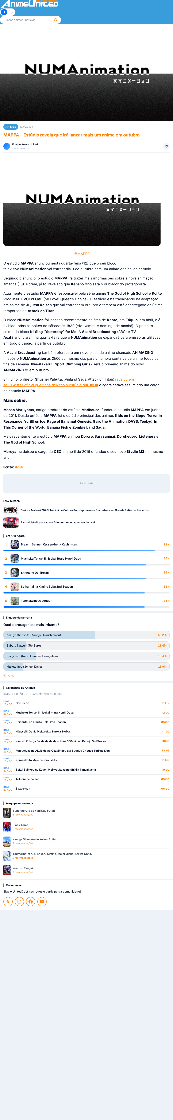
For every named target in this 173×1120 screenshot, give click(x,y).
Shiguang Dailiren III (35, 572)
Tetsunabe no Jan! (28, 779)
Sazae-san (23, 788)
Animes (10, 126)
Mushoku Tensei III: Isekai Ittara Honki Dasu (51, 558)
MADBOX (90, 385)
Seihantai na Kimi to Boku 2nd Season (47, 586)
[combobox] (25, 20)
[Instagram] (19, 901)
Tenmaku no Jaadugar (36, 600)
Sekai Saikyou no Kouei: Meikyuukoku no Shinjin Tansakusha (56, 769)
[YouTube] (42, 901)
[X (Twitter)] (8, 901)
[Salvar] (166, 146)
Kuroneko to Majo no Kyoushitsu (37, 760)
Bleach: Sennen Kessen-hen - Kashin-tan (49, 544)
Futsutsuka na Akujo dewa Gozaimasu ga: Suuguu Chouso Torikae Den (63, 750)
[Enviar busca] (56, 20)
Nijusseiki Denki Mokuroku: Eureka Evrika (43, 731)
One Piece (22, 703)
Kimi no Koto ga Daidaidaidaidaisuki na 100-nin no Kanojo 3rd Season (61, 741)
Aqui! (19, 467)
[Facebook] (30, 901)
